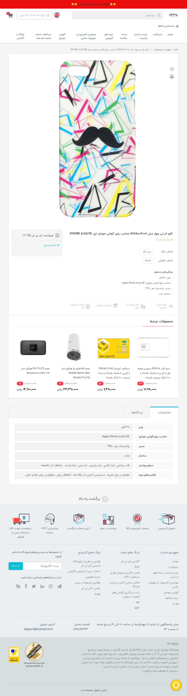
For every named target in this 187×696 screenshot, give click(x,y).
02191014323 (80, 629)
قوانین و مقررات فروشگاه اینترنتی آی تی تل (86, 563)
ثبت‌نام (16, 566)
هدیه (175, 604)
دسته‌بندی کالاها (166, 26)
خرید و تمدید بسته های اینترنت (165, 575)
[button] (13, 15)
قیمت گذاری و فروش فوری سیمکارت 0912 (124, 575)
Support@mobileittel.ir (38, 629)
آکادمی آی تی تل (130, 561)
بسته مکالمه (123, 36)
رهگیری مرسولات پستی (87, 582)
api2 (137, 608)
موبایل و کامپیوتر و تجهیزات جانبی (86, 36)
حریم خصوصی (92, 577)
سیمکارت (157, 34)
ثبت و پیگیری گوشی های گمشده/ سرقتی (125, 595)
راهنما (97, 594)
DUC (137, 567)
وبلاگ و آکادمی (20, 36)
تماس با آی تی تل (90, 588)
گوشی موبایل (62, 36)
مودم (170, 34)
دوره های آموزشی (108, 36)
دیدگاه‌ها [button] (137, 412)
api (138, 602)
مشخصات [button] (164, 412)
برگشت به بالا (90, 498)
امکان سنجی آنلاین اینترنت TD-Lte (124, 585)
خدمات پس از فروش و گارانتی (84, 571)
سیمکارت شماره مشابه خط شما (43, 36)
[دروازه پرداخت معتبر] (14, 654)
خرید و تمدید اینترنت (140, 36)
